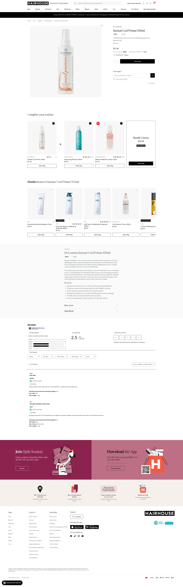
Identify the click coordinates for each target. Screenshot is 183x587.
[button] (66, 61)
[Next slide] (155, 213)
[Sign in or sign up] (143, 3)
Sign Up (22, 468)
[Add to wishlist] (102, 26)
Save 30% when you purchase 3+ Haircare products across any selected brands (81, 15)
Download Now (116, 468)
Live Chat (78, 517)
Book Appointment (150, 9)
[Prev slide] (28, 213)
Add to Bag (137, 61)
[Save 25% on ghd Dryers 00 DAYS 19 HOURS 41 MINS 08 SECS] (91, 13)
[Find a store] (147, 3)
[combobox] (116, 61)
